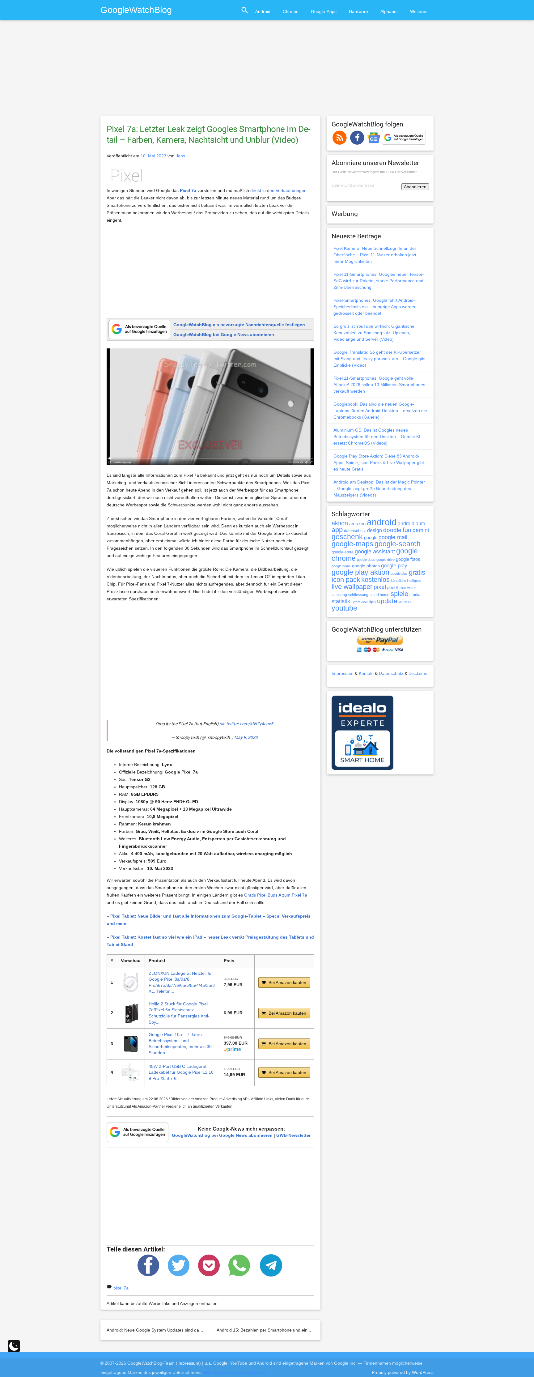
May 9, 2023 (246, 737)
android (381, 522)
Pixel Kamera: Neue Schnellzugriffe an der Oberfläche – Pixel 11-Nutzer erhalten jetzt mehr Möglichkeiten (374, 255)
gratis (417, 572)
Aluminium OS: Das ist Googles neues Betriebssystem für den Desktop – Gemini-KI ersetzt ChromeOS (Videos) (376, 437)
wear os (406, 601)
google (370, 537)
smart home (379, 595)
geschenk (347, 537)
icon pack (346, 579)
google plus (399, 573)
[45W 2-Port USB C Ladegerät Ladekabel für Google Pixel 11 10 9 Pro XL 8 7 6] (131, 1073)
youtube (344, 608)
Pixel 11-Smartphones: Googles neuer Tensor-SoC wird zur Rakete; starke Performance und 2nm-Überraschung (378, 281)
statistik (341, 601)
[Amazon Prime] (232, 1049)
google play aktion (360, 572)
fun (407, 529)
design (374, 530)
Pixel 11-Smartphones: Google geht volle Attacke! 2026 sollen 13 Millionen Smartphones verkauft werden (379, 385)
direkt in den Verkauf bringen (278, 190)
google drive (385, 559)
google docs (366, 559)
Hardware (358, 11)
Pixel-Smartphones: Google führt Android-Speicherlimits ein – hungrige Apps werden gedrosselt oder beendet (375, 307)
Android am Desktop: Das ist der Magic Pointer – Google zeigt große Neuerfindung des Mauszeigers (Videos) (379, 488)
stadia (414, 594)
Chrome (291, 11)
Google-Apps (324, 11)
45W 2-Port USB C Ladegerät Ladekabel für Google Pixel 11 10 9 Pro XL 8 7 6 (181, 1072)
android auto (411, 523)
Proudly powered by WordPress (403, 1372)
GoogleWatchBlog (136, 10)
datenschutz (355, 530)
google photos (366, 565)
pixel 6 (392, 588)
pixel (380, 586)
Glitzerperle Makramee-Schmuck (235, 1372)
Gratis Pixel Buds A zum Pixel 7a (275, 895)
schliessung (358, 595)
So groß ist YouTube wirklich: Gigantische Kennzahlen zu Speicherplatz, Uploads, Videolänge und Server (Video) (373, 333)
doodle (392, 529)
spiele (399, 594)
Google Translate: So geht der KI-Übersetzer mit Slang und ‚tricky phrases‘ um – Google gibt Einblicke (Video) (379, 359)
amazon (357, 523)
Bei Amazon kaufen (287, 982)
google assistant (375, 551)
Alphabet (389, 11)
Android (262, 11)
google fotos (408, 559)
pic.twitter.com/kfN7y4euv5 (246, 723)
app (337, 530)
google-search (398, 544)
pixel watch (408, 588)
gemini (421, 530)
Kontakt (366, 673)
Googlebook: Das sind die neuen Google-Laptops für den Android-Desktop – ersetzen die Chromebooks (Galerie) (380, 411)
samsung (339, 595)
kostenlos (375, 579)
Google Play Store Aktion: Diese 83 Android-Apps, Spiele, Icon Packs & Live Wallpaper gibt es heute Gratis (378, 462)
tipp (372, 601)
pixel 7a (121, 1287)
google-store (343, 552)
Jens (180, 155)
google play (394, 566)
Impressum (343, 673)
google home (341, 566)
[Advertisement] (267, 71)
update (387, 600)
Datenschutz (391, 673)
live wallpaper (352, 586)
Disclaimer (419, 673)
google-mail (393, 537)
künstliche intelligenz (406, 580)
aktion (340, 523)
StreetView (359, 602)
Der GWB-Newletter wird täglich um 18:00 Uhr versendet (374, 172)
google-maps (352, 544)
